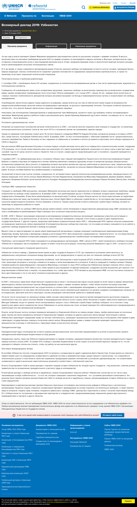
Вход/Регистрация (125, 7)
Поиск (83, 7)
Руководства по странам (46, 433)
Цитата (7, 37)
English (115, 3)
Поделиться (22, 37)
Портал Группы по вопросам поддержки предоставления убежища (116, 432)
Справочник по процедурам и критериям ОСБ (49, 442)
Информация (51, 46)
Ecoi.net (73, 432)
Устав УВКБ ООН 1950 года (14, 429)
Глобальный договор (113, 445)
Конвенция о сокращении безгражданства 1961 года (13, 448)
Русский (132, 3)
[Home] (29, 6)
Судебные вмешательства (47, 437)
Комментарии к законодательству (50, 429)
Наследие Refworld (78, 442)
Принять (128, 501)
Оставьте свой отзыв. (112, 415)
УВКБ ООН (109, 449)
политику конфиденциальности (58, 502)
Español (123, 3)
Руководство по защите (80, 446)
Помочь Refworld (100, 7)
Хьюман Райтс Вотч (29, 31)
